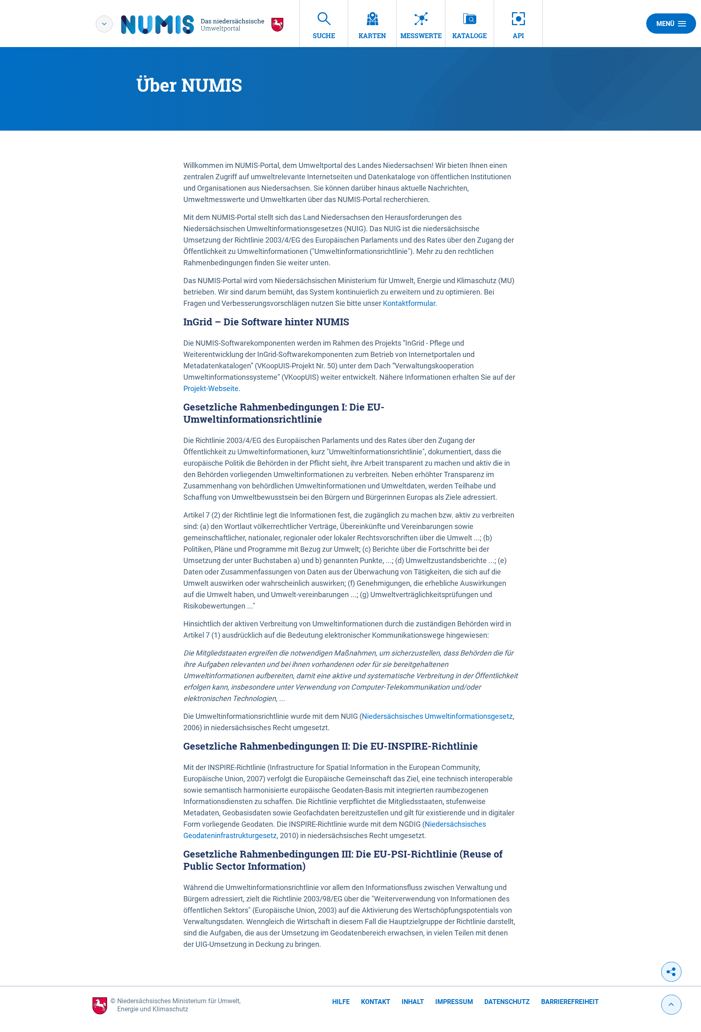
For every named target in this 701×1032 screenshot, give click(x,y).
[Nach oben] (671, 1005)
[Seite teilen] (671, 972)
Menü (665, 24)
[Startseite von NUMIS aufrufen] (202, 24)
